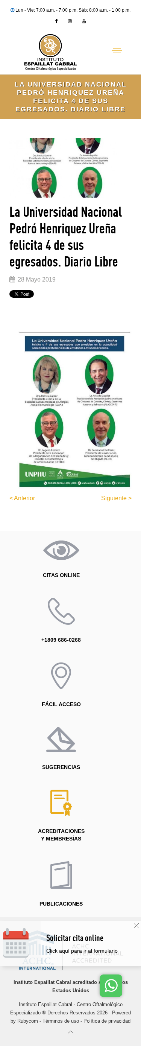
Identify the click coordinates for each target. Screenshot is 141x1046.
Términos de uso (60, 1021)
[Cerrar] (136, 925)
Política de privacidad (106, 1021)
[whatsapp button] (111, 985)
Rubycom (27, 1021)
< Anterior (22, 498)
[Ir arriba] (70, 1032)
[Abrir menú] (117, 51)
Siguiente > (116, 498)
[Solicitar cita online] (91, 951)
